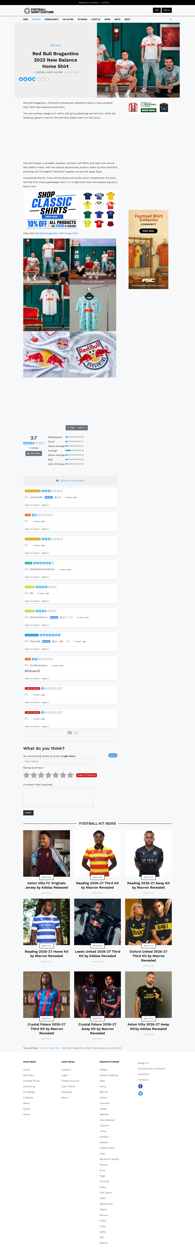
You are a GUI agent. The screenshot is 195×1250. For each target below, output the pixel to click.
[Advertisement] (70, 140)
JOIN (157, 10)
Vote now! (35, 453)
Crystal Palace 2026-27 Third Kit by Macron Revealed (47, 1028)
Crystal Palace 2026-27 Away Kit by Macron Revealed (97, 1028)
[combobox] (171, 19)
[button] (70, 1097)
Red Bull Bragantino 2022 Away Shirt (56, 233)
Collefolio (105, 3)
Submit (28, 813)
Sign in (167, 10)
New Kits (46, 877)
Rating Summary (34, 767)
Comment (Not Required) (37, 784)
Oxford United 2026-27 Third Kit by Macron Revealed (148, 956)
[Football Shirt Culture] (39, 11)
